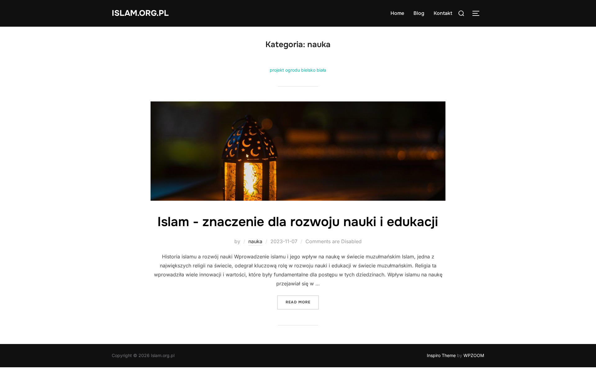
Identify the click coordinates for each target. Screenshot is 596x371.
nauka (255, 241)
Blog (418, 13)
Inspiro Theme (441, 355)
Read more (302, 302)
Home (397, 13)
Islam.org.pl (140, 13)
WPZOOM (473, 355)
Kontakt (443, 13)
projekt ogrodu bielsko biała (298, 70)
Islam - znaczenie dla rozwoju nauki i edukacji (297, 221)
